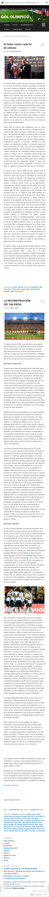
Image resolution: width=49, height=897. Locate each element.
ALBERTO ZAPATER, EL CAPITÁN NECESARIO (20, 869)
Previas (28, 29)
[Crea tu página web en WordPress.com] (24, 2)
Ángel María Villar (37, 287)
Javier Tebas (25, 289)
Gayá (29, 818)
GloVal (14, 820)
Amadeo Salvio (31, 814)
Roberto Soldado (18, 829)
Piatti (33, 827)
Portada (6, 25)
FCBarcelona (16, 289)
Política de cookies (18, 888)
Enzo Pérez (11, 818)
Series (6, 860)
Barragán (23, 816)
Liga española (26, 822)
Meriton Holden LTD (10, 824)
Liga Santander (35, 289)
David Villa (38, 816)
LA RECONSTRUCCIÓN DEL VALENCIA (17, 302)
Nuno (36, 824)
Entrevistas (8, 845)
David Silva (31, 816)
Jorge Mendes (36, 820)
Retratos (6, 29)
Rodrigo (26, 829)
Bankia (17, 816)
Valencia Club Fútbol (21, 831)
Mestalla (6, 291)
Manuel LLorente (37, 822)
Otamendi (7, 827)
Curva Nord (7, 289)
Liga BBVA (17, 822)
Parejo (22, 827)
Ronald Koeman (35, 829)
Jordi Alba (27, 820)
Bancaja (11, 816)
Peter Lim (28, 827)
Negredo (31, 824)
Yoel (30, 831)
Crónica (15, 25)
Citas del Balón (17, 29)
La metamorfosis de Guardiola (14, 878)
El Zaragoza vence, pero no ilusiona (16, 876)
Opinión (20, 287)
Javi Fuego (19, 820)
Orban (41, 824)
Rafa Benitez (8, 829)
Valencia (11, 831)
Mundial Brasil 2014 (27, 25)
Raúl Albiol (39, 827)
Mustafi (25, 824)
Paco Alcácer (15, 827)
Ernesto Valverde (20, 818)
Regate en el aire (9, 855)
